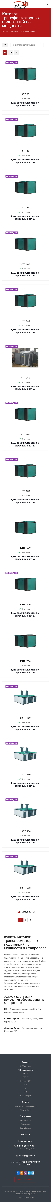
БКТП (25, 1074)
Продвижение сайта (27, 1197)
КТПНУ (26, 1077)
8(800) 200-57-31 (25, 1146)
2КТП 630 (25, 888)
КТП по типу (25, 1066)
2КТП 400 (25, 831)
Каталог (25, 1062)
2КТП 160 (25, 718)
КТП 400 (25, 434)
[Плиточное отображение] (5, 52)
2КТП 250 (25, 774)
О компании (25, 1116)
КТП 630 (25, 491)
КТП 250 (25, 377)
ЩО (25, 1088)
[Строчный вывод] (10, 52)
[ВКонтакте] (18, 1173)
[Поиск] (47, 4)
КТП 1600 (25, 604)
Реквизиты (25, 1124)
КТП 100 (25, 264)
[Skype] (29, 1173)
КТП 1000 (25, 547)
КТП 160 (25, 321)
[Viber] (25, 1173)
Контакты (25, 1134)
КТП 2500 (25, 661)
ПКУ (25, 1092)
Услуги (25, 1102)
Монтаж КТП (25, 1110)
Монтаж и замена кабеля (25, 1106)
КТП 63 (25, 207)
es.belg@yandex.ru (27, 1155)
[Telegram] (32, 1173)
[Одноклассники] (21, 1173)
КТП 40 (25, 151)
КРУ (25, 1085)
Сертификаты (25, 1128)
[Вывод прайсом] (16, 52)
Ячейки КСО (25, 1081)
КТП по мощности (25, 1070)
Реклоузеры (25, 1096)
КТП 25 (25, 94)
